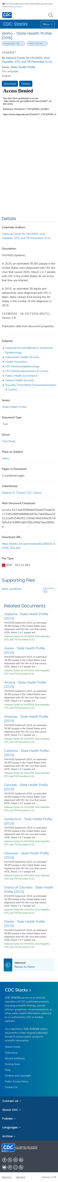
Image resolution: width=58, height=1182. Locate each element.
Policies (7, 1118)
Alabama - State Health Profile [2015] (26, 616)
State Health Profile (23, 67)
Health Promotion (16, 362)
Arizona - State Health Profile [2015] (25, 684)
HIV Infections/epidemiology (22, 366)
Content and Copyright (18, 1075)
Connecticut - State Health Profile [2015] (28, 821)
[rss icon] (21, 1167)
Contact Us (11, 1087)
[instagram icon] (15, 1159)
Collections (11, 1052)
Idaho (5, 458)
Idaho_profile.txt (11, 589)
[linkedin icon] (21, 1159)
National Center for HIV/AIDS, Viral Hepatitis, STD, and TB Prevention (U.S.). (27, 60)
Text (5, 424)
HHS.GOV (6, 1177)
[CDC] (7, 15)
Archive (7, 1136)
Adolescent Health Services (22, 357)
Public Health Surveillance (21, 376)
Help (8, 1070)
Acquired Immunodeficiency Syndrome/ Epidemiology (29, 350)
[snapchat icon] (15, 1167)
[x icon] (9, 1159)
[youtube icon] (4, 1167)
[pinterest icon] (9, 1167)
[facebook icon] (4, 1159)
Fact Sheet (8, 441)
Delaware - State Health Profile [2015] (26, 855)
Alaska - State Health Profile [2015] (24, 650)
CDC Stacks (16, 990)
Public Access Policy (16, 1081)
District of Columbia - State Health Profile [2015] (28, 889)
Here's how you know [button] (12, 6)
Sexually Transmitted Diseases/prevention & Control (30, 387)
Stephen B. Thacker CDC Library (21, 493)
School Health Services (19, 380)
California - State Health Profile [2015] (26, 753)
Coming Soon (12, 1064)
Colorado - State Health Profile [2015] (26, 787)
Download (10, 83)
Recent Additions (15, 1058)
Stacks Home (12, 1047)
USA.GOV (20, 1177)
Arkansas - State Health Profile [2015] (26, 718)
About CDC (10, 1110)
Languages (10, 1127)
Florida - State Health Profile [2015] (24, 923)
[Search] (51, 15)
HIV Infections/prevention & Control (26, 371)
